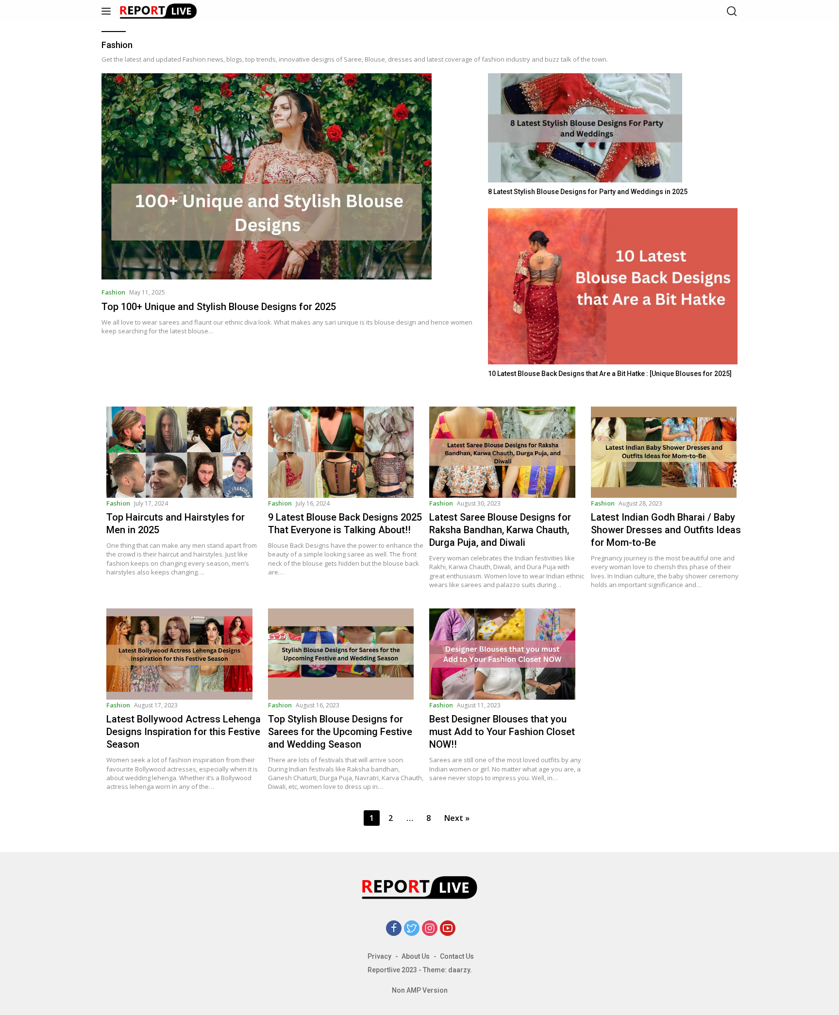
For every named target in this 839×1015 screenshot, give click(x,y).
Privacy (379, 956)
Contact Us (457, 956)
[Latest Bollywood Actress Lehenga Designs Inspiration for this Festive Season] (184, 654)
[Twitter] (412, 928)
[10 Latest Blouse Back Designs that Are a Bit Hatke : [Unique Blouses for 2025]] (613, 286)
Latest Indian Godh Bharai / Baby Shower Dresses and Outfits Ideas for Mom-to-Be (666, 529)
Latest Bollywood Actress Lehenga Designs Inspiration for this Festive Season (183, 731)
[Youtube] (447, 928)
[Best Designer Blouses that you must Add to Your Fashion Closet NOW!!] (507, 654)
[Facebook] (394, 928)
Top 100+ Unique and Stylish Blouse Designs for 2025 (218, 306)
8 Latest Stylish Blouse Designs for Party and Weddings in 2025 (588, 192)
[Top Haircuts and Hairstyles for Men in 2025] (184, 452)
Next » (457, 818)
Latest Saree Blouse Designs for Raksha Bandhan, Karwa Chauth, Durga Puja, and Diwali (500, 529)
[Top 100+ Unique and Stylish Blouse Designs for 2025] (288, 176)
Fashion (113, 292)
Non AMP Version (420, 990)
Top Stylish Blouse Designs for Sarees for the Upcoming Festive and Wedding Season (340, 731)
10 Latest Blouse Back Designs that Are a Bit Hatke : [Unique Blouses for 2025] (610, 373)
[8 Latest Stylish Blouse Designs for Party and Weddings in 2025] (613, 127)
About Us (416, 956)
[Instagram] (429, 928)
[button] (108, 11)
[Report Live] (167, 11)
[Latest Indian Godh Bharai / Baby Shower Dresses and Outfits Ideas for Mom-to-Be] (669, 452)
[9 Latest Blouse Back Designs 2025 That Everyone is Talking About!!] (346, 452)
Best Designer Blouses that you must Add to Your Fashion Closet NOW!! (502, 731)
